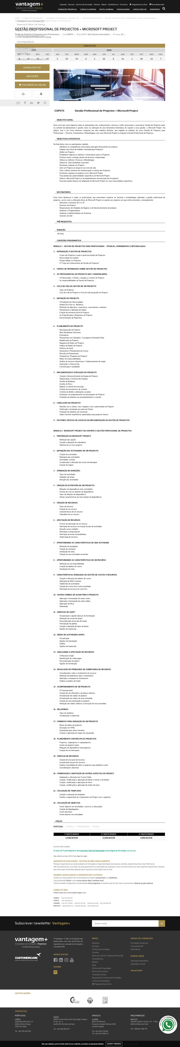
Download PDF (32, 67)
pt (55, 972)
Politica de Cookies (100, 971)
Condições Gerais (99, 974)
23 (67, 58)
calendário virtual (138, 964)
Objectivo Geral (26, 30)
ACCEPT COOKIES (114, 1043)
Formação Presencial (67, 9)
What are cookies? (131, 1043)
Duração (23, 53)
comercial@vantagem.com (76, 892)
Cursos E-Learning (88, 9)
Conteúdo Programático (32, 59)
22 (104, 58)
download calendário (139, 960)
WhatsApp (136, 970)
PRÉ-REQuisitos (26, 47)
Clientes (97, 4)
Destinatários (25, 42)
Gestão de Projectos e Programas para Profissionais (130, 18)
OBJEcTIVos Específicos (30, 36)
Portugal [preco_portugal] (58, 826)
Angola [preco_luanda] (70, 826)
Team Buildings (123, 9)
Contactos (124, 4)
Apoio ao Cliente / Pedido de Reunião (107, 955)
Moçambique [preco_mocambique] (83, 826)
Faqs (94, 965)
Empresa (63, 4)
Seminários (155, 9)
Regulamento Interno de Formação (106, 977)
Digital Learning (106, 9)
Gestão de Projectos (92, 18)
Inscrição (32, 76)
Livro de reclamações (101, 980)
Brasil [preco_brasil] (96, 826)
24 (123, 58)
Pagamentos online (103, 984)
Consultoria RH (140, 9)
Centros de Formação (84, 4)
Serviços (71, 4)
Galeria (104, 4)
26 (141, 58)
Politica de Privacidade (101, 968)
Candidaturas (113, 4)
